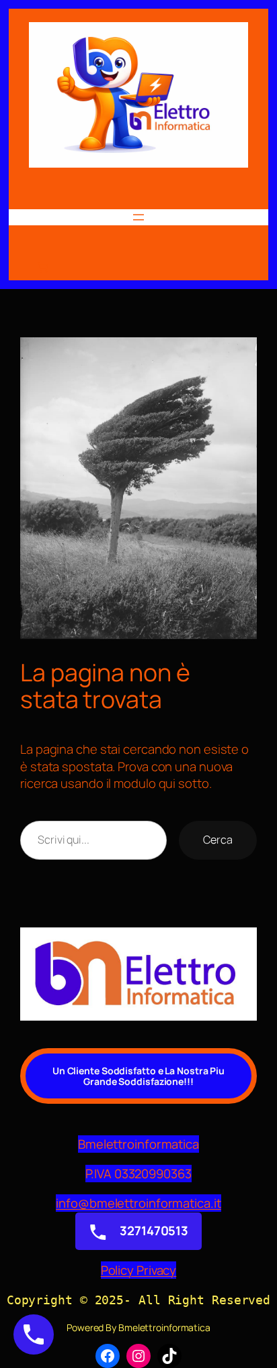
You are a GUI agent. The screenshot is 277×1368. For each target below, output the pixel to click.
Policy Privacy (139, 1270)
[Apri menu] (138, 217)
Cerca (218, 839)
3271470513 (152, 1230)
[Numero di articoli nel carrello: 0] (42, 266)
